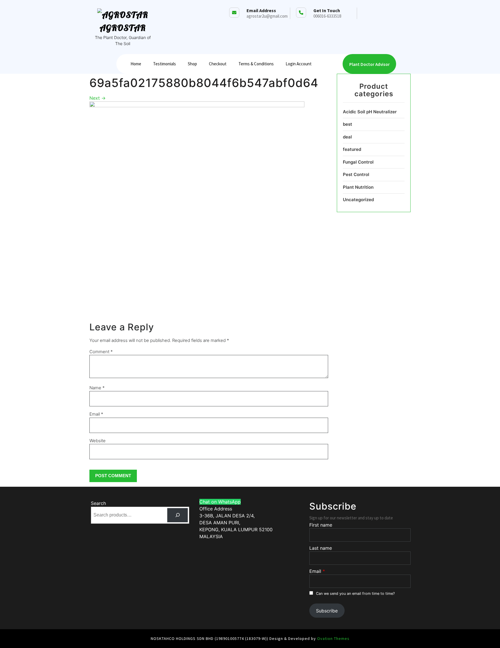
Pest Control (356, 174)
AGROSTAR (123, 27)
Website (97, 440)
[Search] (177, 515)
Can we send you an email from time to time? (355, 593)
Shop (192, 63)
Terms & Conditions (256, 63)
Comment (101, 351)
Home (135, 63)
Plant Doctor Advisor (369, 64)
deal (347, 137)
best (347, 124)
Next (97, 98)
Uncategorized (358, 199)
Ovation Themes (333, 638)
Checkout (218, 63)
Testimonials (164, 63)
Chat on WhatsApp (220, 502)
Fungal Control (358, 162)
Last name (320, 548)
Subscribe (327, 611)
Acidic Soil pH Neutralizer (370, 111)
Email (96, 414)
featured (352, 149)
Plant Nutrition (358, 187)
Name (97, 387)
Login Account (299, 63)
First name (320, 525)
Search (98, 503)
